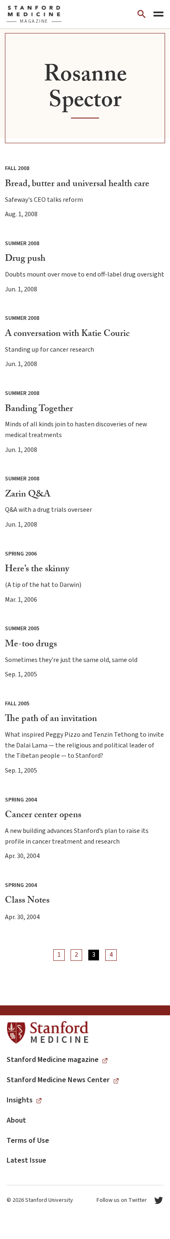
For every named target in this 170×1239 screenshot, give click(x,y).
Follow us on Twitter (122, 1200)
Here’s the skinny (37, 569)
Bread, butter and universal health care (77, 184)
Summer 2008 (22, 243)
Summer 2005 (22, 628)
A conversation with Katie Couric (67, 334)
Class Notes (27, 901)
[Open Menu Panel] (158, 14)
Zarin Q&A (27, 495)
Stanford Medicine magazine (53, 1060)
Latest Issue (26, 1160)
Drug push (25, 259)
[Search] (141, 14)
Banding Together (39, 409)
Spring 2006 (21, 554)
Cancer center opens (43, 815)
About (16, 1120)
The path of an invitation (51, 719)
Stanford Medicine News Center (58, 1080)
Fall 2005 (17, 704)
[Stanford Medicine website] (48, 1033)
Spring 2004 (21, 800)
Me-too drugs (31, 645)
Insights (20, 1100)
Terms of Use (28, 1140)
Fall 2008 (17, 168)
